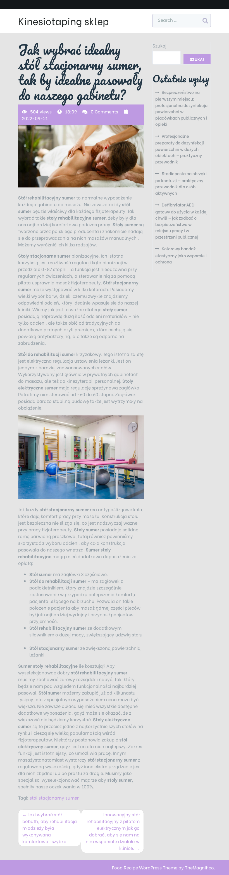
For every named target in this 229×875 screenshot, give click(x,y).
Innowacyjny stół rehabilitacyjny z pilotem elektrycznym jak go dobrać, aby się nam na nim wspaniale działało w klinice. (113, 831)
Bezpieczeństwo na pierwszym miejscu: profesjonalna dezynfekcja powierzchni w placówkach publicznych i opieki (181, 108)
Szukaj (159, 45)
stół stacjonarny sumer (54, 797)
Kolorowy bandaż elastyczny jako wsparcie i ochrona (181, 255)
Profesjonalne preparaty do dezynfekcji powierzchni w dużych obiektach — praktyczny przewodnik (179, 149)
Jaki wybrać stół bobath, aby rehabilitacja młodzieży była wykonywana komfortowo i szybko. (49, 827)
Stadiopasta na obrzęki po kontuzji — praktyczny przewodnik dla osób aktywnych (181, 183)
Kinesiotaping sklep (63, 20)
